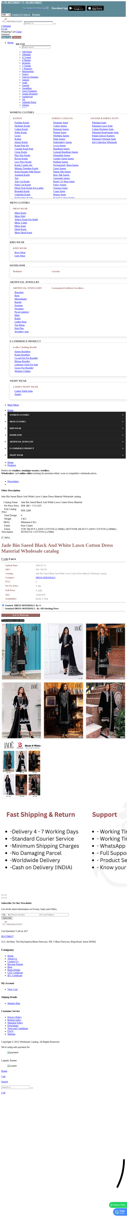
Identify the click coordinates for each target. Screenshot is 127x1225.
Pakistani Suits (99, 122)
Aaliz (24, 82)
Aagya (25, 74)
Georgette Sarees (61, 178)
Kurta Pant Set (22, 145)
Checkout (16, 37)
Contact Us (17, 14)
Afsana (25, 105)
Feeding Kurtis (22, 122)
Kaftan (18, 139)
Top (16, 178)
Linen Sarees (59, 168)
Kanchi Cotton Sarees (64, 198)
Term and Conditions (17, 1028)
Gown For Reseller (24, 368)
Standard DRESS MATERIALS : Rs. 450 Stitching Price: (32, 608)
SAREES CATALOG (62, 118)
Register (36, 14)
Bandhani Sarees (61, 148)
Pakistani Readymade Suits (105, 132)
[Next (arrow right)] (5, 897)
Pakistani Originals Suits (104, 139)
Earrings (19, 305)
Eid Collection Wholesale (104, 142)
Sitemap (11, 1034)
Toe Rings (20, 325)
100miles (26, 54)
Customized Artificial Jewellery (68, 288)
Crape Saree (59, 191)
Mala (17, 315)
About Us (12, 958)
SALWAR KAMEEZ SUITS (104, 118)
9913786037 (7, 936)
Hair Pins (19, 328)
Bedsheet (17, 271)
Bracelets (19, 292)
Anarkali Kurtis (22, 175)
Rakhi (17, 318)
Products (11, 465)
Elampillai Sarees (61, 155)
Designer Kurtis (22, 126)
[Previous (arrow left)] (2, 897)
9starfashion (28, 71)
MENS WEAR (20, 208)
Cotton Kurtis (21, 129)
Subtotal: (5, 34)
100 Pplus (27, 51)
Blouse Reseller (22, 361)
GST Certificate (15, 972)
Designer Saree (60, 122)
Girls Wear (20, 255)
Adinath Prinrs (29, 102)
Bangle (18, 302)
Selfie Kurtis (21, 132)
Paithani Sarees (60, 162)
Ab (23, 99)
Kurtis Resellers (22, 354)
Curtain (56, 271)
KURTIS (17, 118)
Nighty (18, 394)
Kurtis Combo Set (23, 165)
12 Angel (26, 57)
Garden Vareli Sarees (63, 158)
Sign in (26, 14)
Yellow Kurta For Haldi (26, 219)
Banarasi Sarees (61, 129)
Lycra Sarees (59, 145)
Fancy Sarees (59, 184)
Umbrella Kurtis (22, 194)
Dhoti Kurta (20, 229)
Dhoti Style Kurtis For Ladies (29, 188)
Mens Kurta (20, 213)
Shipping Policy (15, 1022)
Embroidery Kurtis (24, 198)
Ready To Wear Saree (64, 181)
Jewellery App (22, 331)
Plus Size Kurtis (22, 155)
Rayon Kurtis (21, 158)
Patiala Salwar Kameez (103, 135)
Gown (18, 135)
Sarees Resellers (22, 351)
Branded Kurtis (22, 191)
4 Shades (26, 60)
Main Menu (13, 405)
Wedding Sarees (61, 135)
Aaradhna (27, 88)
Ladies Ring (20, 321)
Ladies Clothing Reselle (25, 347)
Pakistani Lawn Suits (102, 126)
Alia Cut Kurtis (22, 181)
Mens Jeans (20, 226)
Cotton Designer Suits (103, 129)
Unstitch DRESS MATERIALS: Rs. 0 (23, 605)
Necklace (19, 308)
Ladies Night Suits (24, 391)
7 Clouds (26, 65)
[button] (63, 1221)
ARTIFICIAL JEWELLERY (27, 288)
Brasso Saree (59, 194)
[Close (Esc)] (2, 895)
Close (19, 31)
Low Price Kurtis (23, 162)
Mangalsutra (21, 299)
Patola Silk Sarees (62, 171)
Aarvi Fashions (29, 91)
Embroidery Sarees (62, 142)
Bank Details (13, 970)
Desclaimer (12, 1025)
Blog (9, 967)
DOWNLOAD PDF (13, 620)
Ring (17, 295)
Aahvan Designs (30, 77)
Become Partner (15, 964)
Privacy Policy (14, 1017)
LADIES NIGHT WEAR (25, 387)
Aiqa (24, 108)
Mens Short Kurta (23, 232)
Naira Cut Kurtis (23, 184)
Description (13, 481)
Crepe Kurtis (21, 152)
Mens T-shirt (21, 222)
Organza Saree (60, 188)
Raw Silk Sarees (61, 175)
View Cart (6, 37)
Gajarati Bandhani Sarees (65, 152)
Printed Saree (59, 132)
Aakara (25, 79)
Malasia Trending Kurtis (26, 168)
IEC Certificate (14, 975)
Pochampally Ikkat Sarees (66, 165)
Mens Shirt (20, 216)
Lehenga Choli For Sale (26, 364)
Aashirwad (27, 96)
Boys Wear (20, 252)
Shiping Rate (13, 1003)
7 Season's (27, 68)
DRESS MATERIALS (45, 577)
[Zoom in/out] (5, 895)
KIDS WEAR (20, 248)
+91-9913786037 (11, 2)
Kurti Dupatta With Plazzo (27, 171)
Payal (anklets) (22, 312)
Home (10, 42)
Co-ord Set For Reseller (26, 358)
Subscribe (6, 918)
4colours (26, 63)
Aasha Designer (30, 93)
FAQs (10, 1031)
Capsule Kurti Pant (24, 148)
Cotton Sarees (60, 126)
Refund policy (14, 1020)
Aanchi (25, 85)
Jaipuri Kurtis (21, 142)
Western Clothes (23, 371)
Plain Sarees (59, 139)
